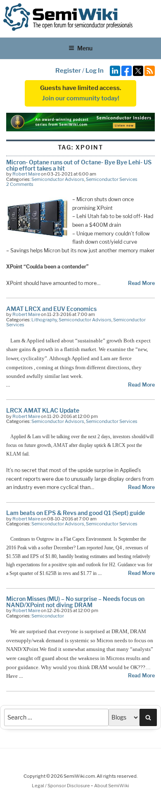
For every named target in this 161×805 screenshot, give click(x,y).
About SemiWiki (111, 785)
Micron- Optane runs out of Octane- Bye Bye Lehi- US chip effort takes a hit (79, 165)
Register (68, 70)
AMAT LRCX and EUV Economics (51, 308)
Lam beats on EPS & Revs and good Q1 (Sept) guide (75, 512)
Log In (94, 70)
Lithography (44, 320)
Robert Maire (26, 174)
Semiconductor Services (111, 179)
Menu (84, 48)
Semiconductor (47, 616)
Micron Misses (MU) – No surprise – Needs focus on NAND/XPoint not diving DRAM (75, 601)
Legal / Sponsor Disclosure (61, 785)
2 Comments (19, 184)
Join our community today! (80, 98)
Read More (141, 283)
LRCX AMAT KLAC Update (42, 410)
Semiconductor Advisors (57, 179)
